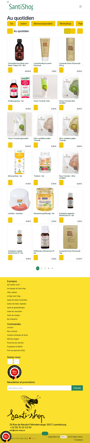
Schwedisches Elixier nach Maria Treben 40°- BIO (18, 64)
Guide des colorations (14, 311)
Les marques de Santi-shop (16, 288)
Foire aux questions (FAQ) (16, 350)
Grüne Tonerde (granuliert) (18, 138)
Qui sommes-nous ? (13, 284)
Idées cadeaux (12, 292)
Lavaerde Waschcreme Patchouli (42, 64)
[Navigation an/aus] (80, 6)
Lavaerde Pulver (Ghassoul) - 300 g (70, 64)
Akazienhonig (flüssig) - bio (44, 213)
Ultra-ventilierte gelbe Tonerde (67, 139)
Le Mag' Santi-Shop (13, 296)
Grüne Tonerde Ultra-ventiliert (67, 102)
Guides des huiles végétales (16, 303)
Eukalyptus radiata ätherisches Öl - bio (15, 252)
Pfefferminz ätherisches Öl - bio (44, 252)
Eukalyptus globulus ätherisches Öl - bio (66, 214)
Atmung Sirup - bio (15, 176)
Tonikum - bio (39, 176)
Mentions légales (13, 339)
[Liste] (72, 31)
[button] (10, 70)
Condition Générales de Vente (17, 335)
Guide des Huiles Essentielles (17, 300)
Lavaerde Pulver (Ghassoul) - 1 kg (70, 252)
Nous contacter (12, 331)
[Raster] (67, 31)
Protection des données (15, 342)
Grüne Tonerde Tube (42, 101)
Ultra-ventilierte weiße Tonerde (42, 139)
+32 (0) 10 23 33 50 (20, 427)
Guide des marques (13, 315)
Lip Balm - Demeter (15, 213)
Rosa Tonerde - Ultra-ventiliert (67, 177)
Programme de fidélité (15, 346)
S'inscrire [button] (77, 387)
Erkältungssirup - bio (16, 101)
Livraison (10, 327)
